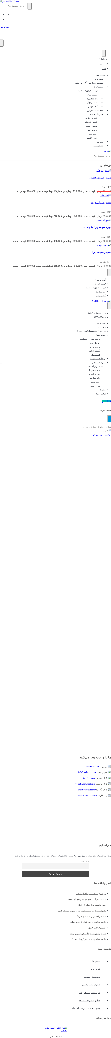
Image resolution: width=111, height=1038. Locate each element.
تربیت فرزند (92, 98)
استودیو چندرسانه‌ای (91, 985)
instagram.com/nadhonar (86, 795)
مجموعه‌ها (98, 87)
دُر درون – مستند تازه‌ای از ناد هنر (91, 893)
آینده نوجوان (92, 102)
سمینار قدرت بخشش (100, 177)
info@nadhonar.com (97, 313)
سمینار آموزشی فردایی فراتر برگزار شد (88, 933)
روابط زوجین (91, 94)
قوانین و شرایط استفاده (89, 1000)
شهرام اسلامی (90, 118)
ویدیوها (100, 141)
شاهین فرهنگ (91, 122)
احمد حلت (93, 134)
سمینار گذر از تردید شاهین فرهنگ (91, 916)
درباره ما (96, 961)
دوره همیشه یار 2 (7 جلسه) (97, 227)
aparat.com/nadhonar (87, 790)
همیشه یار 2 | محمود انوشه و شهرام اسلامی (86, 899)
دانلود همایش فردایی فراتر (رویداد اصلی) (88, 922)
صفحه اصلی (100, 75)
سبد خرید (99, 79)
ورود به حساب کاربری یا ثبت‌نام (86, 1008)
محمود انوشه (91, 126)
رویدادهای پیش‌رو (95, 110)
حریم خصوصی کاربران (89, 992)
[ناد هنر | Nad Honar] (9, 1)
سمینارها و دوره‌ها (92, 977)
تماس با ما (98, 145)
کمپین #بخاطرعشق (97, 928)
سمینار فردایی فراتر (101, 202)
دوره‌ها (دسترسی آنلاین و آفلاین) (88, 83)
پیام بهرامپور (91, 130)
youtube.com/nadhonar (85, 784)
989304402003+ (93, 766)
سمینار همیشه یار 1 (101, 252)
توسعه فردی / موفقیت (87, 91)
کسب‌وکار (92, 106)
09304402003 (100, 317)
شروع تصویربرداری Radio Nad (92, 905)
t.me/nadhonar (89, 778)
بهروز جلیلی (92, 137)
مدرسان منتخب (96, 114)
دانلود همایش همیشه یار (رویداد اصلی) (89, 939)
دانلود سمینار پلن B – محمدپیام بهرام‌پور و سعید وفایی (82, 910)
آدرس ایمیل (84, 861)
